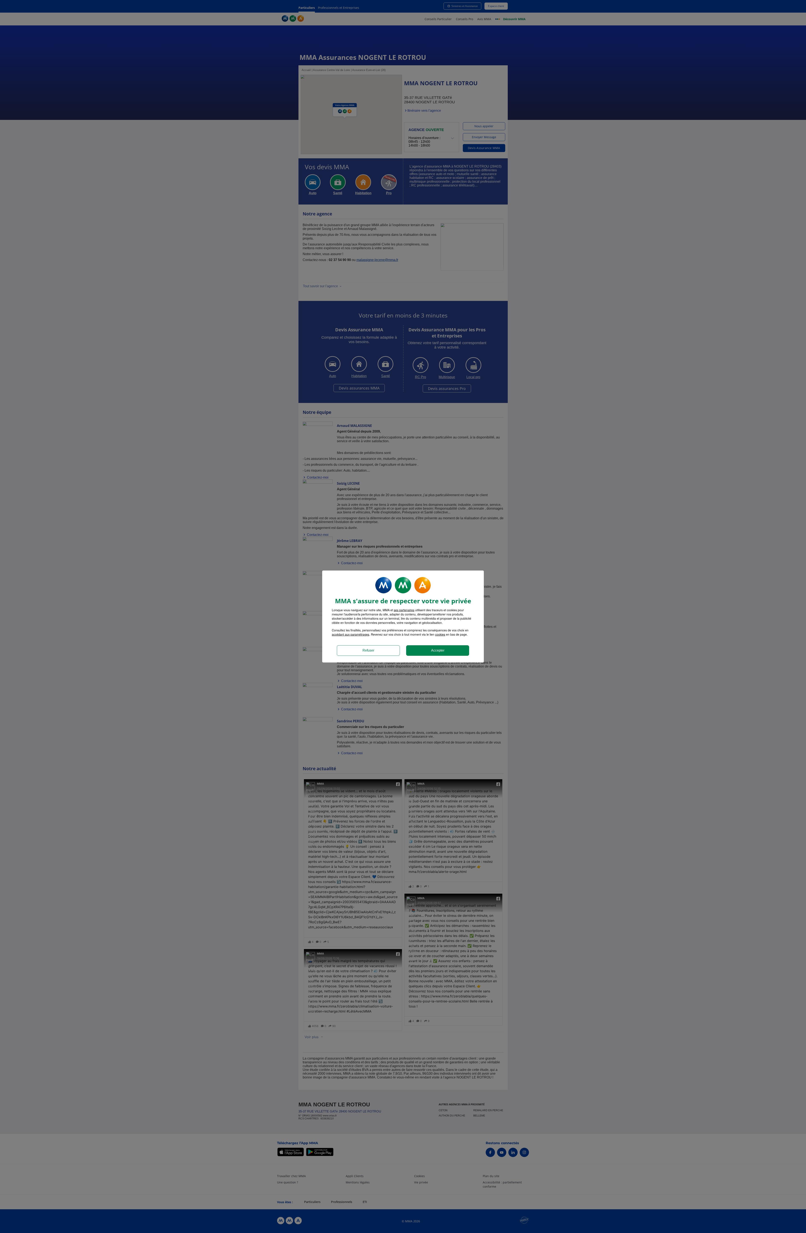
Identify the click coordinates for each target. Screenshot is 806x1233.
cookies (440, 634)
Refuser (368, 650)
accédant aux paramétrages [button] (350, 634)
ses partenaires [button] (404, 610)
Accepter (437, 650)
